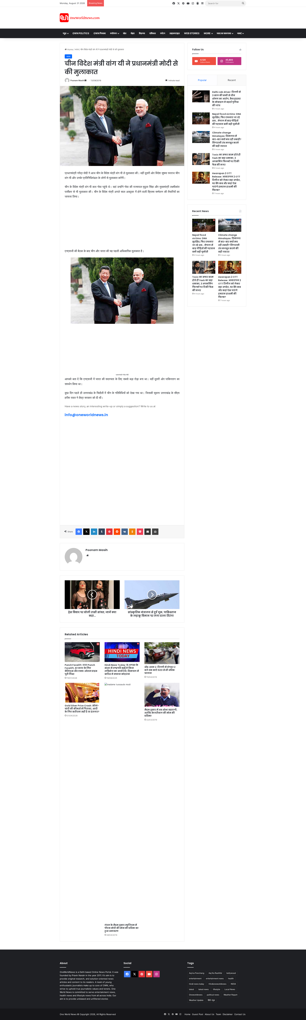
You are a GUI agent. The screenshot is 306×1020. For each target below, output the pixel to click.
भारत (77, 49)
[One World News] (80, 17)
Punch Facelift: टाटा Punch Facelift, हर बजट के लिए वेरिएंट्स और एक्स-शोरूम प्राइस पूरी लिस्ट (81, 669)
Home (70, 49)
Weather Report (230, 995)
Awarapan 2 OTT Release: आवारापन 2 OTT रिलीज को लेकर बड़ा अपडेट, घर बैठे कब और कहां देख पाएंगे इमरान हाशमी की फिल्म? (226, 182)
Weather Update (196, 1000)
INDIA (233, 984)
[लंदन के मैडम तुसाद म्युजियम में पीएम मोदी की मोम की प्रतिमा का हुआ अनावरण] (122, 802)
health (231, 978)
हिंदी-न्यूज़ (211, 1000)
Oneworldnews (195, 995)
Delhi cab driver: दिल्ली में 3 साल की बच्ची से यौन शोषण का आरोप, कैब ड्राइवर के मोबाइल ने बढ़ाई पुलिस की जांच (226, 98)
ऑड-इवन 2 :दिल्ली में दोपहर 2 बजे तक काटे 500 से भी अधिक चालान (159, 670)
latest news (203, 989)
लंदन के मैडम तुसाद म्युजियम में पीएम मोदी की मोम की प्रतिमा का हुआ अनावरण (121, 928)
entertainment (195, 978)
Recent (232, 80)
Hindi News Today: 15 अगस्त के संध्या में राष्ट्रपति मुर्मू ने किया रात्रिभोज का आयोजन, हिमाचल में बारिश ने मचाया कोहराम (122, 669)
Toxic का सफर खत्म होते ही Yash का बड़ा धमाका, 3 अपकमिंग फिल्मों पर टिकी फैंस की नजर (226, 159)
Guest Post (197, 1014)
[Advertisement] (182, 17)
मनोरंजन (113, 33)
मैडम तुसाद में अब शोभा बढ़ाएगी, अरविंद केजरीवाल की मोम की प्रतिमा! (160, 712)
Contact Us (239, 1014)
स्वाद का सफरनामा (224, 33)
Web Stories (191, 33)
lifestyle (216, 989)
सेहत (133, 33)
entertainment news (215, 978)
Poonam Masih (77, 80)
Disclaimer (228, 1014)
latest (191, 989)
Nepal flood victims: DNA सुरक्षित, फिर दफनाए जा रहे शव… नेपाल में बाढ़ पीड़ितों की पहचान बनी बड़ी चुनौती (226, 119)
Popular (202, 80)
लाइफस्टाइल (175, 33)
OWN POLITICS (81, 33)
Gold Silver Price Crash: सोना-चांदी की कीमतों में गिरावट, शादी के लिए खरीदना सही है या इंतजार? (82, 708)
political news (213, 995)
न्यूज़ (64, 33)
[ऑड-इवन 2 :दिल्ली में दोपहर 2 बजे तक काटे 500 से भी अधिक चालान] (161, 653)
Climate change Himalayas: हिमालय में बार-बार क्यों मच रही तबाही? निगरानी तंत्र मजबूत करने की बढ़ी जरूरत (226, 139)
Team (218, 1014)
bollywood (231, 973)
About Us (209, 1014)
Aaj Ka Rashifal (215, 973)
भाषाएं (239, 33)
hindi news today (196, 984)
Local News (230, 989)
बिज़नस (142, 33)
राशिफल (152, 33)
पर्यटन (162, 33)
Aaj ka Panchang (196, 973)
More (207, 33)
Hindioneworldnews (217, 984)
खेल (124, 33)
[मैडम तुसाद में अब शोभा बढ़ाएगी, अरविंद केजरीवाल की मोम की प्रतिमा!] (161, 695)
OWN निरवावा (100, 33)
